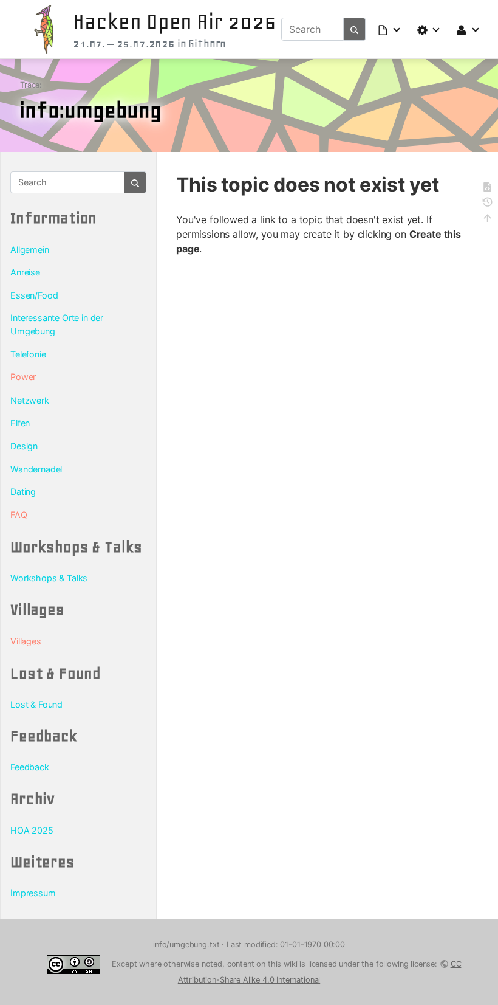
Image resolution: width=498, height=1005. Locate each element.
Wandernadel (36, 469)
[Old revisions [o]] (487, 204)
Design (24, 446)
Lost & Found (36, 704)
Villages (25, 641)
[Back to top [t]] (487, 219)
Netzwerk (29, 400)
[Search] (355, 29)
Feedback (29, 767)
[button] (390, 29)
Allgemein (29, 249)
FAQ (18, 514)
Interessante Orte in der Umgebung (56, 324)
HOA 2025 (31, 830)
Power (23, 376)
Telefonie (28, 354)
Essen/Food (34, 295)
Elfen (20, 423)
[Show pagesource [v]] (487, 188)
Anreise (25, 272)
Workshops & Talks (48, 578)
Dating (23, 491)
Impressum (33, 893)
